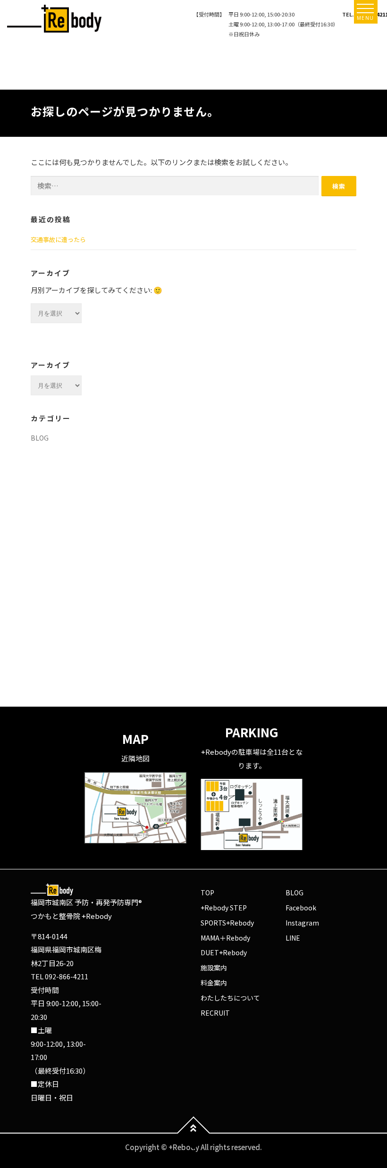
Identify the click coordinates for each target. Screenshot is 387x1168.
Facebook (301, 907)
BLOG (40, 437)
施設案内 (214, 967)
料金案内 (214, 982)
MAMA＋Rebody (225, 938)
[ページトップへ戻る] (193, 1133)
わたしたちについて (230, 997)
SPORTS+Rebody (227, 922)
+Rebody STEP (224, 907)
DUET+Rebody (224, 952)
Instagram (302, 922)
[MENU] (365, 8)
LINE (293, 938)
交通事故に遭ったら (58, 239)
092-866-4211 (66, 976)
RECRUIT (215, 1013)
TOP (207, 892)
